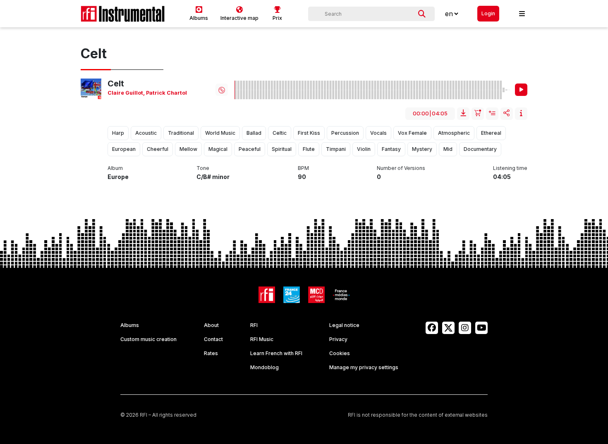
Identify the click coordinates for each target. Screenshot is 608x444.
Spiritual (282, 149)
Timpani (336, 149)
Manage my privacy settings (363, 367)
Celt (116, 83)
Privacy (338, 339)
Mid (447, 149)
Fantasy (391, 149)
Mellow (188, 149)
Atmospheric (454, 133)
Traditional (181, 133)
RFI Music (261, 339)
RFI (254, 325)
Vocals (378, 133)
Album (115, 168)
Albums (129, 325)
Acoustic (146, 133)
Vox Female (412, 133)
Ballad (254, 133)
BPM (303, 168)
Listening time (510, 168)
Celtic (280, 133)
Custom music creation (148, 339)
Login (488, 13)
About (211, 325)
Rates (211, 353)
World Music (220, 133)
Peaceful (250, 149)
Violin (364, 149)
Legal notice (344, 325)
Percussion (345, 133)
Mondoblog (264, 367)
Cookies (339, 353)
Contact (213, 339)
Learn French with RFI (276, 353)
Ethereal (491, 133)
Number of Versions (401, 168)
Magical (217, 149)
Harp (118, 133)
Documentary (480, 149)
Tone (202, 168)
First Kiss (309, 133)
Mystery (422, 149)
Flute (309, 149)
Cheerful (157, 149)
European (124, 149)
